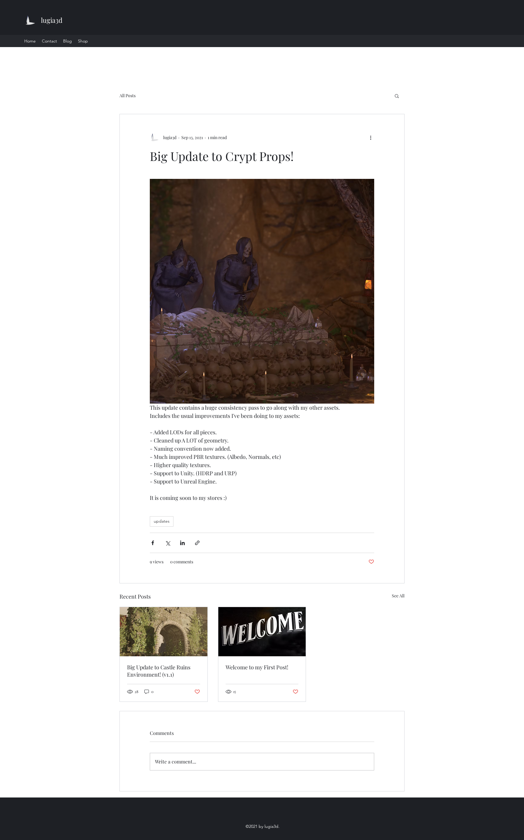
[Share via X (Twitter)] (167, 543)
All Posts (127, 95)
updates (162, 521)
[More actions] (370, 137)
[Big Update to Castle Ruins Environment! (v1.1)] (163, 631)
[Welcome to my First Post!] (262, 631)
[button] (397, 95)
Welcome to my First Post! (257, 667)
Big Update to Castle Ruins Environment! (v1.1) (158, 671)
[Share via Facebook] (153, 543)
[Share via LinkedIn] (182, 543)
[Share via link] (197, 543)
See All (398, 596)
